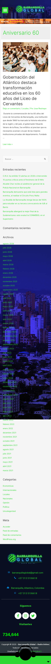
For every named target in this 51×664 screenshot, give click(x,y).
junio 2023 (7, 357)
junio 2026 (7, 252)
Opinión (6, 503)
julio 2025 (7, 298)
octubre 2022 (9, 391)
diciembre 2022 (9, 382)
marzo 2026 (8, 264)
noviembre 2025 (10, 281)
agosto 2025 (8, 294)
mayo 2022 (8, 412)
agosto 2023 (8, 348)
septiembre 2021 (10, 445)
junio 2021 (7, 458)
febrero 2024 (8, 327)
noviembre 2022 (10, 386)
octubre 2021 (8, 441)
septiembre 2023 (10, 344)
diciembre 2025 (9, 277)
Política (6, 507)
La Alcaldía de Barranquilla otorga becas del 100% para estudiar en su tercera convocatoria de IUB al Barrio (25, 203)
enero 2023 (8, 378)
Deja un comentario (11, 108)
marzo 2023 (8, 370)
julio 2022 (7, 403)
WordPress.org (9, 539)
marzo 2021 (8, 470)
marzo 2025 (8, 315)
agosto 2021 (8, 449)
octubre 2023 (9, 340)
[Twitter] (33, 615)
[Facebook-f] (18, 615)
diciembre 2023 (10, 332)
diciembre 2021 (9, 433)
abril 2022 (7, 416)
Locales (25, 108)
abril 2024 (7, 319)
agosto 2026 (8, 244)
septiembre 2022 (10, 395)
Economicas (8, 486)
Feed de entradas (10, 531)
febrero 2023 (8, 374)
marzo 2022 (8, 420)
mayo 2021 (8, 462)
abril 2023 (7, 365)
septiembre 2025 (10, 290)
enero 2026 (8, 273)
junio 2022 (7, 407)
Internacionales (9, 490)
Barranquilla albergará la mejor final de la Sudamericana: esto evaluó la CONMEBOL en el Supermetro (24, 215)
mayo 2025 (8, 306)
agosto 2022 (8, 399)
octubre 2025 (9, 285)
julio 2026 (7, 248)
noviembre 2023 (10, 336)
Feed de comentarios (12, 535)
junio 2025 (7, 302)
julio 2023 (7, 353)
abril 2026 (7, 260)
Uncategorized (9, 511)
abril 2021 (7, 466)
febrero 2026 (8, 269)
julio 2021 (7, 454)
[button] (5, 10)
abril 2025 (7, 311)
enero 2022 (8, 428)
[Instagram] (25, 615)
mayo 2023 (8, 361)
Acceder (6, 527)
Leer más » (8, 144)
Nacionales (8, 498)
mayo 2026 (8, 256)
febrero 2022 (8, 424)
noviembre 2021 (10, 437)
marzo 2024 (8, 323)
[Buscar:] (25, 159)
